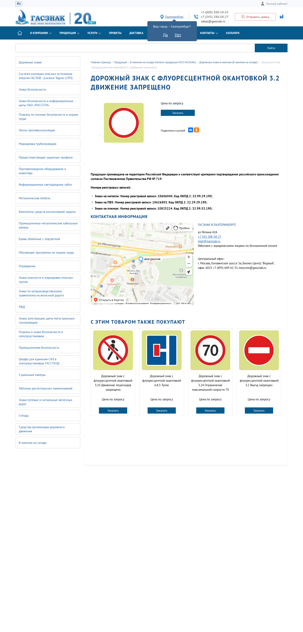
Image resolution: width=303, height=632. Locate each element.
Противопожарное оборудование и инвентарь (42, 171)
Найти (271, 48)
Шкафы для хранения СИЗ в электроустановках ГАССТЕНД (39, 361)
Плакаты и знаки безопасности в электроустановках (41, 334)
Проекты (115, 33)
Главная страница (101, 62)
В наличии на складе (33, 443)
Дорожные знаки (30, 62)
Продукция (68, 33)
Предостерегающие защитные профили (46, 157)
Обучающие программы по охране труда (46, 252)
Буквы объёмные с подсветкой (39, 239)
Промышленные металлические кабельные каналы (48, 225)
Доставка (136, 33)
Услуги (92, 33)
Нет (178, 34)
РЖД (22, 307)
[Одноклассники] (196, 129)
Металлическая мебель (34, 198)
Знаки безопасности (32, 89)
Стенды (24, 415)
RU (19, 4)
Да (165, 34)
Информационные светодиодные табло (45, 185)
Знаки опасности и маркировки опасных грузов (46, 280)
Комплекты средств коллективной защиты (47, 212)
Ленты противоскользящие (37, 130)
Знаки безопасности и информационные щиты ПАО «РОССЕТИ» (46, 103)
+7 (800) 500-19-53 (215, 12)
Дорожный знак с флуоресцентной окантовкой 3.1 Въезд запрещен (259, 380)
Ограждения (27, 266)
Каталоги (232, 33)
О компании (39, 33)
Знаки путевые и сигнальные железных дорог (45, 402)
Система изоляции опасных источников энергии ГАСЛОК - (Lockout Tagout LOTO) (46, 76)
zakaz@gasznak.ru (213, 21)
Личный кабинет (277, 4)
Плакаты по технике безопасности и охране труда (48, 117)
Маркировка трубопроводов (37, 144)
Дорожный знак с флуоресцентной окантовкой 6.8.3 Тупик (161, 380)
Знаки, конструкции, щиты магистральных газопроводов (47, 320)
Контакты (207, 33)
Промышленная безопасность (39, 348)
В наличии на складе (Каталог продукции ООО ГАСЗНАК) (163, 62)
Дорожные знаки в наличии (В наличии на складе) (228, 62)
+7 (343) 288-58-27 (215, 17)
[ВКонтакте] (190, 129)
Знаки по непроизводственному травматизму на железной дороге (41, 293)
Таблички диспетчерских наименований (45, 388)
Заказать (177, 113)
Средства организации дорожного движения (42, 429)
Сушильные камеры (32, 375)
